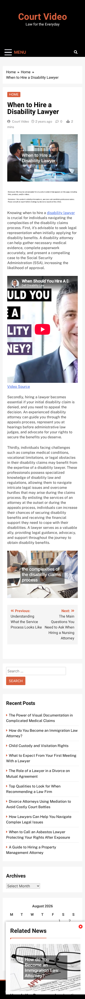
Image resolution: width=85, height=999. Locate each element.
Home (14, 94)
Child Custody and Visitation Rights (38, 746)
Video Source (18, 386)
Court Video (42, 17)
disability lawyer (61, 213)
